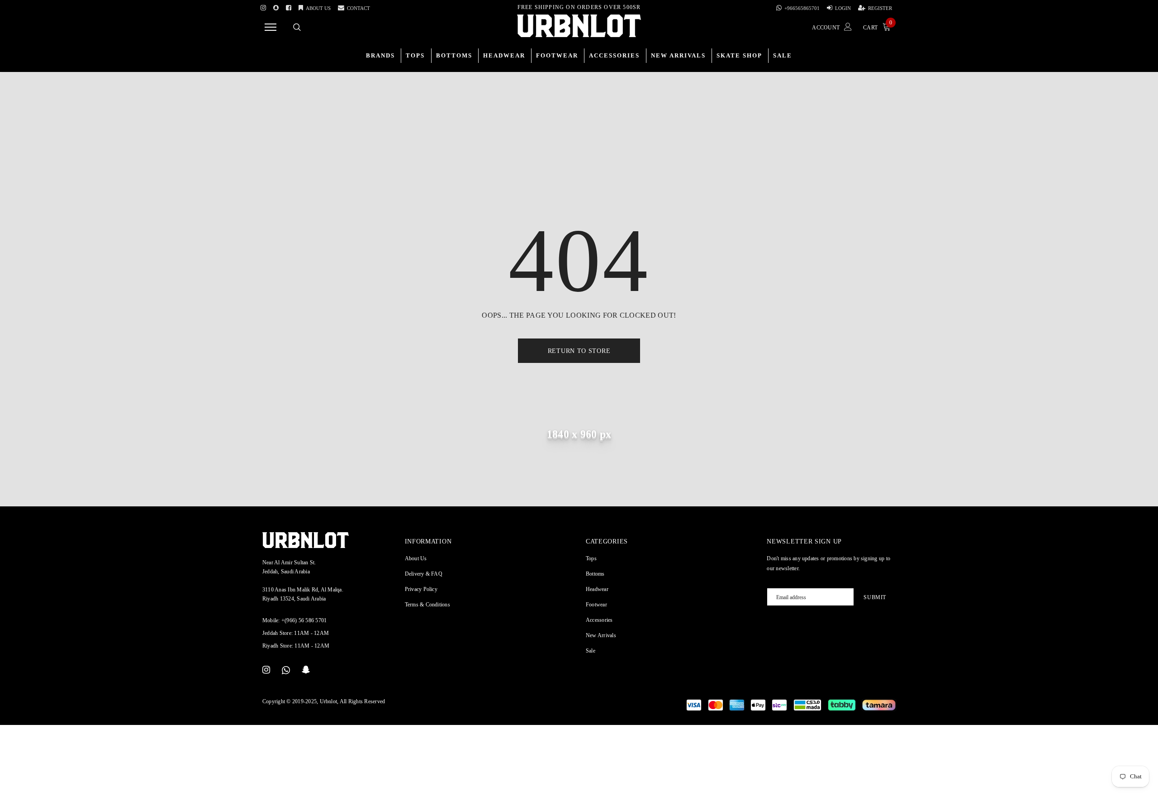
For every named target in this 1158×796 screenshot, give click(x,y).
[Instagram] (263, 6)
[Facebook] (289, 6)
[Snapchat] (306, 670)
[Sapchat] (276, 6)
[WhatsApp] (286, 670)
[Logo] (579, 25)
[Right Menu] (270, 27)
